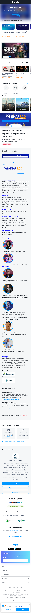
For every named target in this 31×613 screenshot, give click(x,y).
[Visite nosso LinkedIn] (10, 587)
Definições (8, 609)
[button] (4, 605)
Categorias (4, 570)
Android (8, 436)
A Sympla (4, 578)
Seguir (16, 483)
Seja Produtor (5, 574)
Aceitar (22, 609)
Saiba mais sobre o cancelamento (10, 399)
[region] (15, 607)
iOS (11, 435)
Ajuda (3, 582)
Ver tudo (27, 83)
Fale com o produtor (17, 488)
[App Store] (11, 549)
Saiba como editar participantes (10, 409)
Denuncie (24, 415)
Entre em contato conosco (19, 597)
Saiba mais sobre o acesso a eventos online (13, 441)
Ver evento (15, 15)
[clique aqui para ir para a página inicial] (15, 2)
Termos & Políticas (17, 606)
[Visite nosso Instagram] (14, 587)
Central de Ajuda (14, 530)
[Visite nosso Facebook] (21, 587)
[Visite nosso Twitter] (17, 587)
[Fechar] (29, 604)
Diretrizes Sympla (14, 601)
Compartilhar (17, 126)
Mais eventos (16, 492)
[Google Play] (18, 549)
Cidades (4, 566)
